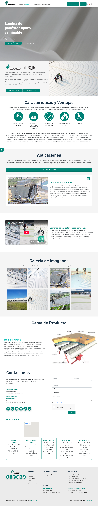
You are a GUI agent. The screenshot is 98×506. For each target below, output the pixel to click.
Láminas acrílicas (73, 476)
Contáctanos (30, 43)
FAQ (29, 482)
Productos (28, 4)
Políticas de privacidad (62, 402)
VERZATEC (34, 500)
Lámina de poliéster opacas (75, 480)
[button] (91, 4)
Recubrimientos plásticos (75, 482)
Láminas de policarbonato (75, 475)
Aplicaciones (37, 4)
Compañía (22, 4)
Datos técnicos (13, 43)
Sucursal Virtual (32, 484)
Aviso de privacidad (48, 475)
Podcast (47, 4)
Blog (43, 4)
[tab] (49, 170)
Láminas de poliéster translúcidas (77, 478)
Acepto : (60, 402)
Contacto (83, 4)
